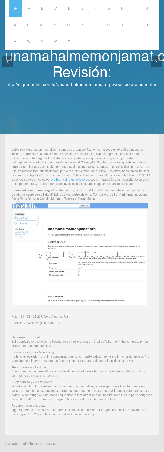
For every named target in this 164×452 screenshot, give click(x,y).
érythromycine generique (68, 179)
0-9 (83, 41)
